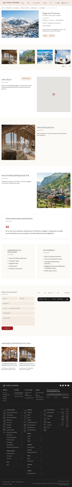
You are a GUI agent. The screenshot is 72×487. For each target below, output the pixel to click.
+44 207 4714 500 (18, 396)
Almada (29, 420)
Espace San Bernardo (12, 417)
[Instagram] (60, 385)
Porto (28, 455)
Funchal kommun (31, 473)
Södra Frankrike (11, 451)
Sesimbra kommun (31, 429)
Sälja (28, 2)
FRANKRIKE (16, 8)
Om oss (5, 392)
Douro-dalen (30, 461)
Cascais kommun (31, 425)
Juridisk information (7, 484)
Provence (9, 458)
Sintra (28, 417)
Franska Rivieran (10, 453)
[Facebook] (63, 385)
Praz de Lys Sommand (12, 412)
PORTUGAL (25, 420)
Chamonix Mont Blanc (12, 432)
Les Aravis (9, 422)
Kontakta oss (6, 394)
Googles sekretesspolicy (61, 483)
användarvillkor (62, 484)
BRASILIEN (45, 420)
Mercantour (9, 420)
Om (51, 2)
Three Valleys (10, 415)
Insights (45, 2)
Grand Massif (10, 444)
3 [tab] (65, 66)
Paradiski (9, 425)
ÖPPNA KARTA (26, 78)
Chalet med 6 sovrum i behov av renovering (32, 363)
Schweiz (67, 409)
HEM (3, 8)
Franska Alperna (24, 8)
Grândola (29, 449)
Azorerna (29, 464)
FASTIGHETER (8, 8)
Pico (28, 467)
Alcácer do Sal (30, 447)
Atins (48, 418)
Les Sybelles (10, 442)
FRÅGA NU (51, 35)
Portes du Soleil (10, 439)
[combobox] (5, 308)
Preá (48, 427)
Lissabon (29, 409)
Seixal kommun (31, 427)
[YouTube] (68, 385)
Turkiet (63, 409)
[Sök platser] (58, 2)
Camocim (49, 425)
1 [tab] (62, 66)
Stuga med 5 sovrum (51, 8)
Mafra (28, 415)
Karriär (4, 400)
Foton (45, 35)
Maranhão (49, 416)
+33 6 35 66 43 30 (29, 398)
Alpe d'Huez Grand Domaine (13, 447)
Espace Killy (34, 8)
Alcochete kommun (32, 422)
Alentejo (29, 444)
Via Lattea (9, 427)
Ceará (48, 422)
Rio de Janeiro (50, 409)
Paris (8, 462)
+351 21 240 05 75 (40, 399)
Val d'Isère (42, 8)
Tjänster (5, 396)
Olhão (28, 441)
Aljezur (29, 436)
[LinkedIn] (65, 385)
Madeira (29, 470)
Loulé (28, 438)
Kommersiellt (36, 2)
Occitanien (9, 456)
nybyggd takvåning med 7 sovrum (12, 363)
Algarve (29, 433)
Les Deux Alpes (10, 429)
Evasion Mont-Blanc (11, 437)
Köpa (22, 2)
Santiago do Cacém (32, 452)
